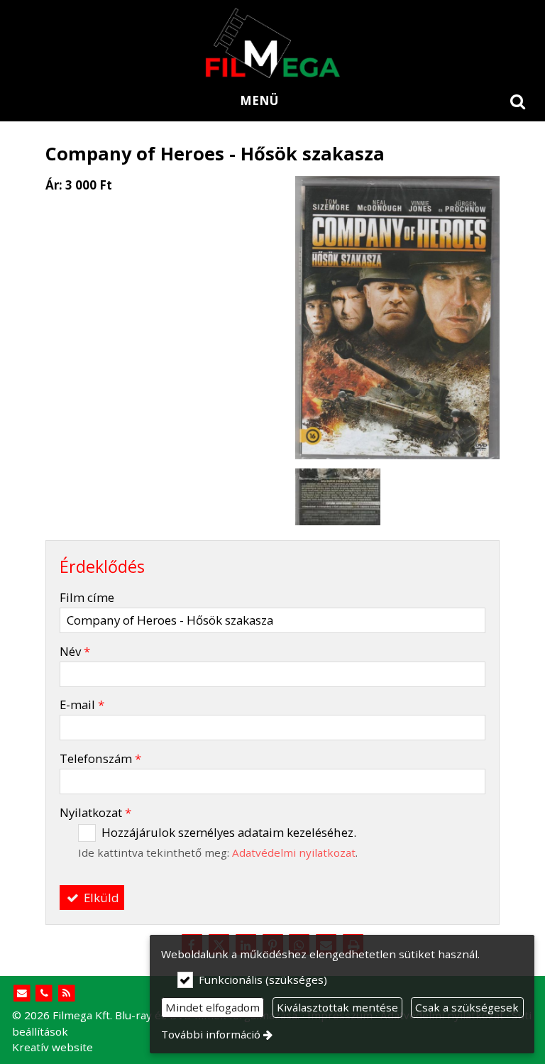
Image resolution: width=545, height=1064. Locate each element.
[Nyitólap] (272, 42)
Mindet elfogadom (212, 1007)
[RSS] (66, 993)
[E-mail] (21, 993)
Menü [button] (259, 100)
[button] (518, 100)
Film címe (87, 597)
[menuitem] (518, 100)
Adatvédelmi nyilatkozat (294, 852)
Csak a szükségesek (467, 1007)
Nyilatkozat (95, 812)
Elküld (100, 897)
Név (75, 651)
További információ (210, 1034)
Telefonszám (100, 758)
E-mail (82, 704)
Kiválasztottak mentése (337, 1007)
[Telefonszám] (44, 993)
